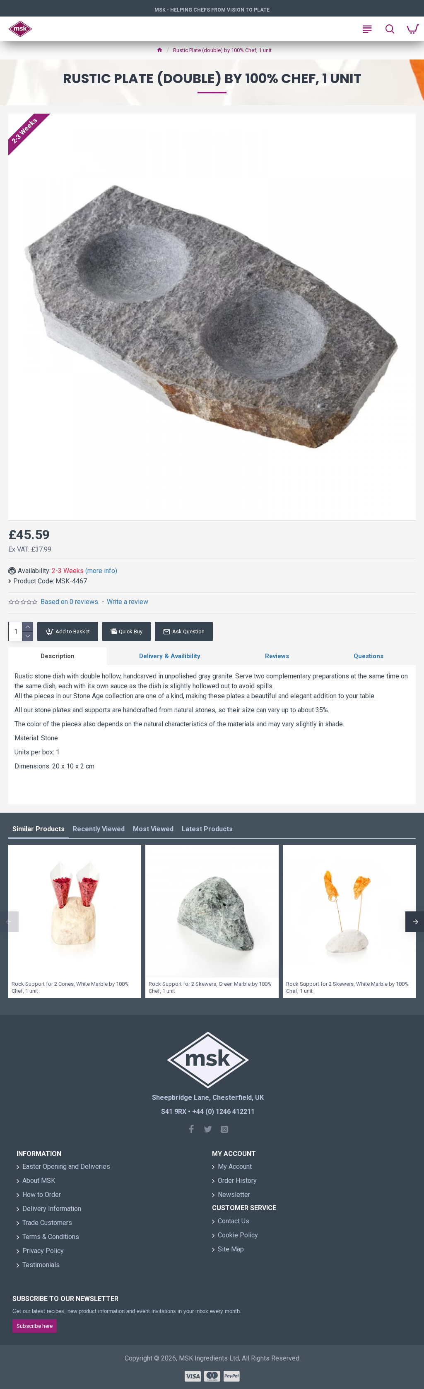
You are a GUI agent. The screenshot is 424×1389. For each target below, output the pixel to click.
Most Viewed (153, 829)
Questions (368, 656)
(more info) (101, 571)
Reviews (277, 656)
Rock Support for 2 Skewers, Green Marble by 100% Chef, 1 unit (210, 987)
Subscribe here (35, 1326)
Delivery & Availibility (169, 656)
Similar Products (38, 829)
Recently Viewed (99, 829)
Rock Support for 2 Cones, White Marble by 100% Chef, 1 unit (70, 987)
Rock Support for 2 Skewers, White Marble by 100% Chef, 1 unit (347, 987)
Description (58, 656)
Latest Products (207, 829)
